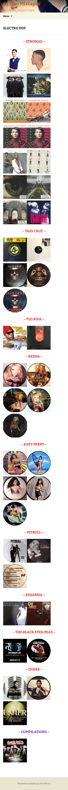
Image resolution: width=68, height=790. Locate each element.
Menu (6, 16)
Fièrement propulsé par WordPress (34, 783)
